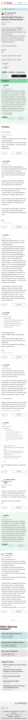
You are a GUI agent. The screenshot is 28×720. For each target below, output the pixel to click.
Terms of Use (18, 715)
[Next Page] (18, 620)
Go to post (7, 113)
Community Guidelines (14, 716)
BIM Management (21, 72)
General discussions (8, 689)
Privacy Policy (9, 715)
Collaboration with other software (11, 673)
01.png (5, 63)
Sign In (25, 2)
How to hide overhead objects (12, 676)
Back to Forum (7, 637)
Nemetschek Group (21, 718)
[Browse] (2, 3)
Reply (19, 76)
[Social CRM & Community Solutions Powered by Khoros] (4, 707)
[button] (3, 76)
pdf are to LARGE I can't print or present (14, 664)
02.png (5, 67)
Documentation (6, 666)
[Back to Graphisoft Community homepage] (9, 2)
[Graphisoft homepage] (21, 704)
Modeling (5, 678)
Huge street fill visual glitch (11, 681)
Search (16, 2)
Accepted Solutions (9, 645)
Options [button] (26, 8)
